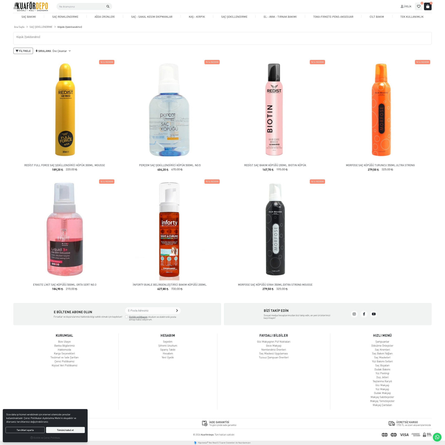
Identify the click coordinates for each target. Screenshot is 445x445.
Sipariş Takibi (167, 349)
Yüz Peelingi (382, 373)
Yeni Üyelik (168, 357)
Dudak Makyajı (382, 392)
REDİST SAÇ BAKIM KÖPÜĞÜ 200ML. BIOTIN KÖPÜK (275, 165)
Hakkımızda (64, 349)
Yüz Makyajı (382, 389)
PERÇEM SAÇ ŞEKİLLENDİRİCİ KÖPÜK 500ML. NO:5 (170, 165)
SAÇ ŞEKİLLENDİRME (234, 16)
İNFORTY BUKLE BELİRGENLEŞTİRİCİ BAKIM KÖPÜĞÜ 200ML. (170, 284)
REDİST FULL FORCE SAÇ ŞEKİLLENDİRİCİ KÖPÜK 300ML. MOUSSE (64, 165)
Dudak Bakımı (382, 369)
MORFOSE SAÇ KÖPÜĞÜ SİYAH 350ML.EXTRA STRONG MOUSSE (275, 284)
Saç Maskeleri (382, 357)
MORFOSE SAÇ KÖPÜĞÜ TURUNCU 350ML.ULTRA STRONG (380, 165)
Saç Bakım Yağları (382, 353)
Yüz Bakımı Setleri (382, 361)
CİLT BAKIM (377, 16)
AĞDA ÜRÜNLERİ (105, 16)
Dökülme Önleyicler (382, 345)
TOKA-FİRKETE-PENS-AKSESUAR (333, 16)
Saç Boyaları (382, 365)
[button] (108, 6)
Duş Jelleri (382, 377)
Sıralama (44, 50)
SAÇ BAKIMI (29, 16)
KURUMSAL (64, 335)
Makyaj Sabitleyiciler (382, 396)
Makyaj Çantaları (382, 404)
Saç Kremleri (382, 349)
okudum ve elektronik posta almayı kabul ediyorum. (152, 318)
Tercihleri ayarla (25, 430)
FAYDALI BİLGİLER (273, 335)
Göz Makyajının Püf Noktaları (273, 341)
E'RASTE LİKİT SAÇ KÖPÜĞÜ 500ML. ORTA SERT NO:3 (64, 284)
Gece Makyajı (273, 345)
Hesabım (168, 353)
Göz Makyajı (382, 385)
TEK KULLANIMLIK (411, 16)
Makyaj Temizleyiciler (382, 400)
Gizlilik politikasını (138, 316)
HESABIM (167, 335)
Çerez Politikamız (64, 361)
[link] (354, 314)
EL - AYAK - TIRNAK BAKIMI (280, 16)
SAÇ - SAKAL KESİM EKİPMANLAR (151, 16)
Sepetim (167, 341)
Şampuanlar (382, 341)
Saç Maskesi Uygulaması (273, 353)
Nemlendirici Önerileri (273, 349)
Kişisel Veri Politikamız (64, 365)
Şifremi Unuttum (167, 345)
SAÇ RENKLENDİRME (65, 16)
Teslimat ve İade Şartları (64, 357)
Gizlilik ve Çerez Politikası (46, 437)
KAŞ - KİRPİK (197, 16)
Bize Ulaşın (64, 341)
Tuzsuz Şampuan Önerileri (274, 357)
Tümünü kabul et (65, 430)
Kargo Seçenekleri (64, 353)
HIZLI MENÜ (382, 335)
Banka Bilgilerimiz (64, 345)
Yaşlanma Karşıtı (382, 381)
